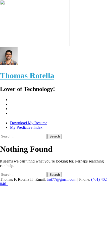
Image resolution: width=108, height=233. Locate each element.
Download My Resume (28, 123)
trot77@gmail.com (61, 179)
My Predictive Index (26, 127)
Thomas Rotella (27, 75)
